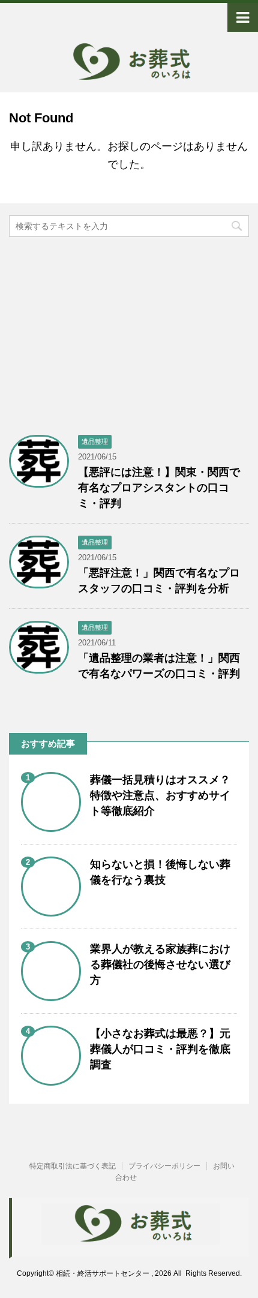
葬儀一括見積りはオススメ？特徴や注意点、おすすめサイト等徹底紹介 (160, 795)
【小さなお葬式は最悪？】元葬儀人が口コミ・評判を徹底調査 (160, 1049)
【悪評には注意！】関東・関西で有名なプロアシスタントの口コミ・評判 (159, 487)
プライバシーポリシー (164, 1166)
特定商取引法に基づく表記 (72, 1166)
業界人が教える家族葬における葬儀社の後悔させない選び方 (160, 964)
